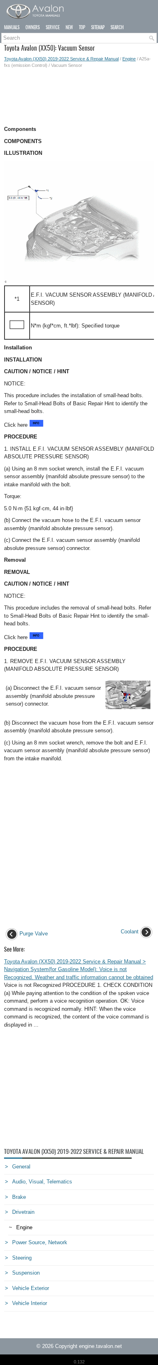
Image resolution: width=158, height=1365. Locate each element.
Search (117, 27)
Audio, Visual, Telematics (42, 1182)
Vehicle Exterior (30, 1288)
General (21, 1167)
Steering (22, 1258)
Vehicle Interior (29, 1303)
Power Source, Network (39, 1242)
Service (53, 27)
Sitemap (98, 27)
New (69, 27)
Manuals (11, 27)
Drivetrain (23, 1212)
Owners (33, 27)
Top (82, 27)
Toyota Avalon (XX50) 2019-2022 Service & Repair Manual (61, 58)
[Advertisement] (79, 97)
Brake (19, 1197)
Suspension (26, 1273)
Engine (129, 58)
